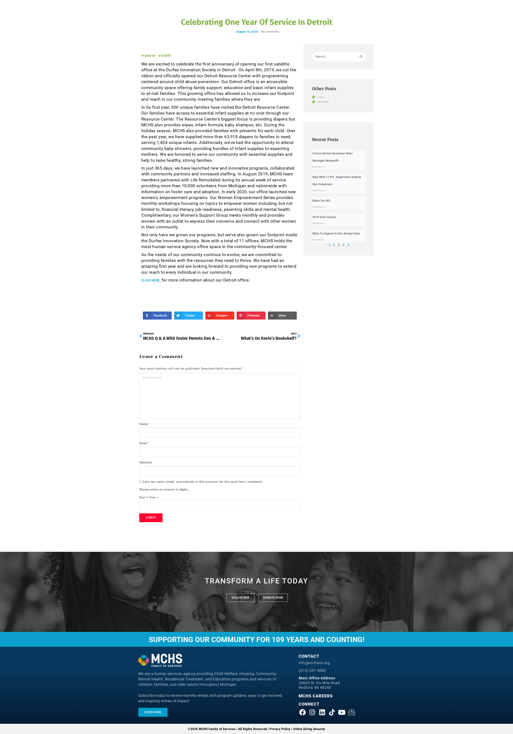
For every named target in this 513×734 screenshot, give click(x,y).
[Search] (361, 56)
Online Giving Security (309, 729)
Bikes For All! (321, 200)
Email (143, 443)
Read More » (318, 167)
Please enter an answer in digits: (164, 489)
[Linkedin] (322, 712)
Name (143, 424)
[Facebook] (303, 712)
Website (145, 462)
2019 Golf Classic (324, 217)
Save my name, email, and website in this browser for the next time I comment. (203, 481)
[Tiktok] (332, 712)
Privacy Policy (280, 729)
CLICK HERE (150, 280)
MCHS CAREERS (316, 696)
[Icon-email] (352, 712)
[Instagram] (312, 712)
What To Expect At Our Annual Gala (336, 233)
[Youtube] (342, 712)
